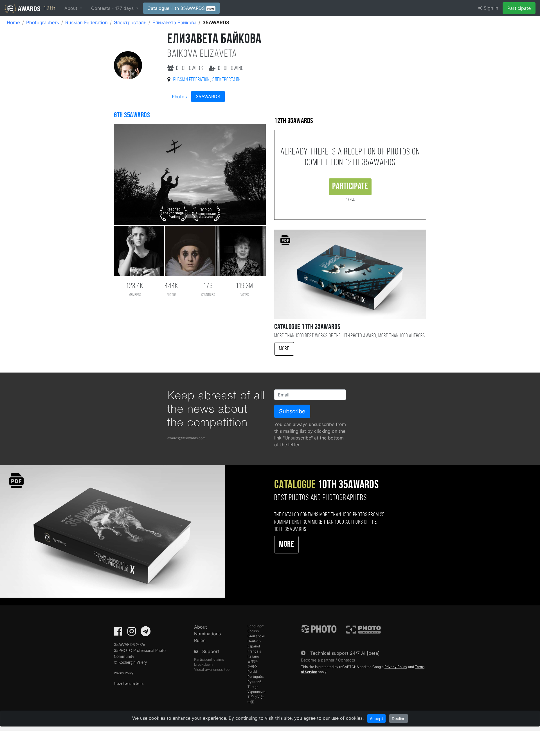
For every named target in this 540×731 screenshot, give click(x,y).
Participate (519, 8)
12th (48, 8)
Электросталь (130, 22)
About (200, 627)
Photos (179, 96)
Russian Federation (86, 22)
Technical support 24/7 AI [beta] (345, 653)
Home (13, 22)
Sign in (490, 8)
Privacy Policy (123, 673)
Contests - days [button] (113, 8)
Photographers (42, 22)
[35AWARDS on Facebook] (118, 633)
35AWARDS (208, 96)
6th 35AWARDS (132, 115)
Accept (376, 718)
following (231, 68)
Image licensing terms (129, 683)
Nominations (207, 633)
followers (190, 68)
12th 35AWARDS (293, 121)
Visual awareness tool (212, 669)
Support (211, 651)
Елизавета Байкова (174, 22)
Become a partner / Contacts (328, 660)
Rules (199, 640)
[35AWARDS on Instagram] (131, 633)
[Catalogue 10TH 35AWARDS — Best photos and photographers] (112, 531)
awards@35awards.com (186, 438)
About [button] (71, 8)
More (284, 349)
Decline (398, 718)
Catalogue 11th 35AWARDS (180, 8)
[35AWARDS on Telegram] (145, 633)
